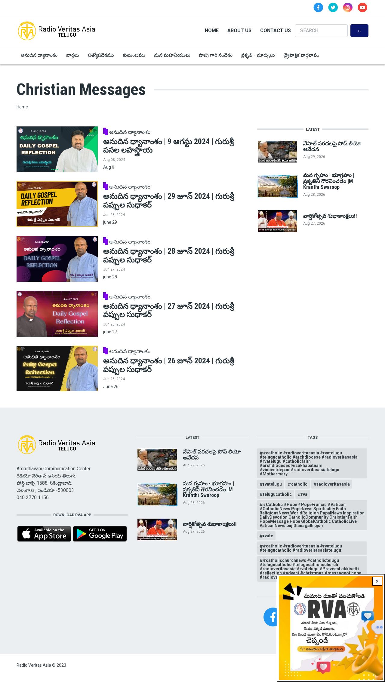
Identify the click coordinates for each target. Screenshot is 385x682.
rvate (268, 535)
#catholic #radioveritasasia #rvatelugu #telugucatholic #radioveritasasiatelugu (301, 548)
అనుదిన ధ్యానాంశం (39, 55)
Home (212, 30)
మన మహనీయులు (172, 55)
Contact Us (275, 30)
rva (304, 494)
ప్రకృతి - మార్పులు (258, 55)
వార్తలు (72, 55)
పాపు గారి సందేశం (216, 55)
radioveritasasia (333, 484)
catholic (299, 484)
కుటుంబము (134, 55)
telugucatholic (277, 494)
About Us (239, 30)
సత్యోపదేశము (101, 55)
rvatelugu (272, 484)
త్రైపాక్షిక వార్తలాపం (301, 55)
